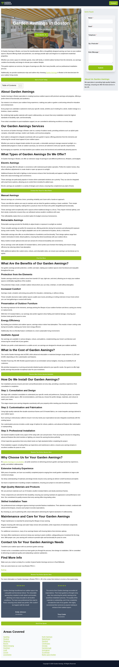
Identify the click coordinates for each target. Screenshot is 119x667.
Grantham (6, 648)
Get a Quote (40, 34)
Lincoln (5, 652)
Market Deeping (8, 646)
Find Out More (41, 258)
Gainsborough (46, 648)
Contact (113, 3)
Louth (5, 650)
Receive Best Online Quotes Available (41, 374)
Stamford (45, 641)
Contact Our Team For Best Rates (41, 190)
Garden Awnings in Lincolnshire (13, 462)
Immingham (46, 650)
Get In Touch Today (41, 79)
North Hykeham (47, 637)
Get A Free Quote (41, 623)
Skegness (6, 641)
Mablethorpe (46, 639)
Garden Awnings (51, 72)
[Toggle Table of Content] (19, 85)
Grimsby (44, 646)
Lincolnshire (7, 655)
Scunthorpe (46, 652)
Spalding (6, 637)
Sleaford (6, 639)
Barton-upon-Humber (49, 655)
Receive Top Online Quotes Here (41, 452)
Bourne (5, 643)
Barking (3, 570)
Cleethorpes (46, 643)
